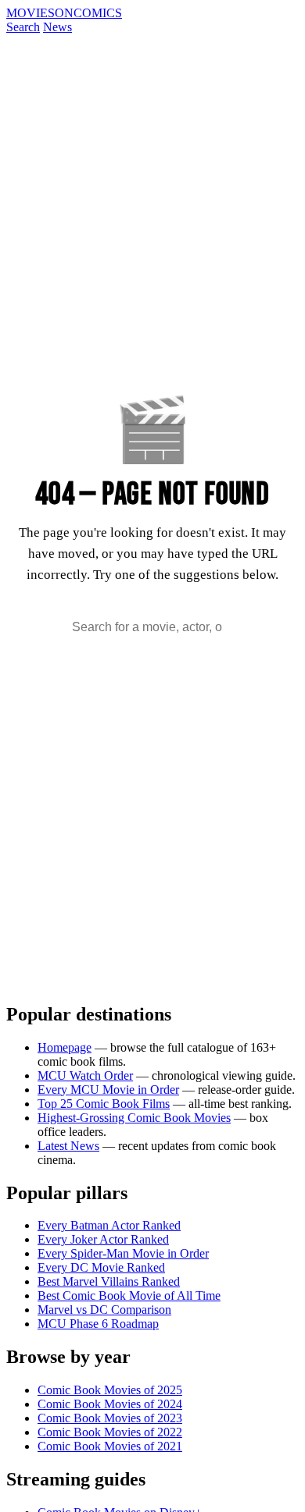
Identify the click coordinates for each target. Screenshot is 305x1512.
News (57, 27)
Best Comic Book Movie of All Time (129, 1295)
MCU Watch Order (85, 1075)
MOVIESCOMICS (64, 13)
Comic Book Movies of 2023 (110, 1418)
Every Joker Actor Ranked (103, 1239)
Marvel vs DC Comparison (104, 1309)
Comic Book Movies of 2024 (110, 1404)
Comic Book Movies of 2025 (110, 1390)
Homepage (65, 1047)
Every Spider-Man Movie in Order (123, 1253)
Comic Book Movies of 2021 (110, 1446)
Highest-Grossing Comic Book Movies (134, 1117)
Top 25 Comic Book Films (104, 1103)
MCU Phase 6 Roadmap (98, 1323)
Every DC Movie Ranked (101, 1267)
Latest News (68, 1145)
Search (23, 27)
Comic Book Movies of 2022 (110, 1432)
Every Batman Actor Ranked (109, 1225)
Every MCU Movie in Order (108, 1089)
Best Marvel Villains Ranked (109, 1281)
